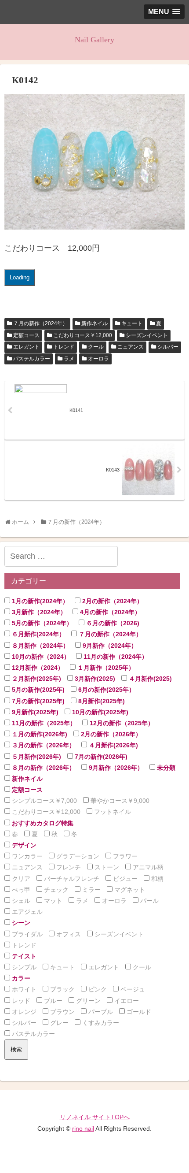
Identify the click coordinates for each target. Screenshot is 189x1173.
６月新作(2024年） (37, 634)
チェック (55, 889)
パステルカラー (31, 359)
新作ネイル (94, 323)
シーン (20, 922)
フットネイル (111, 811)
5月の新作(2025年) (37, 689)
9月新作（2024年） (109, 645)
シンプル (23, 967)
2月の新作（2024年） (111, 601)
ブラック (61, 989)
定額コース (26, 335)
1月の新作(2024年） (39, 601)
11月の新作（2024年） (115, 656)
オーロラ (98, 359)
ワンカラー (26, 856)
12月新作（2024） (37, 667)
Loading (19, 277)
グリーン (87, 1000)
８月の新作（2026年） (42, 767)
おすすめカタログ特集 (41, 823)
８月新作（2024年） (39, 645)
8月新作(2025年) (100, 701)
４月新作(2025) (149, 678)
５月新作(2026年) (35, 756)
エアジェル (26, 911)
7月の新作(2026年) (100, 756)
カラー (20, 978)
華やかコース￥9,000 (119, 800)
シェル (20, 900)
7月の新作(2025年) (37, 701)
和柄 (156, 878)
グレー (58, 1022)
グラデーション (77, 856)
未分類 (165, 767)
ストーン (106, 867)
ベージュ (132, 989)
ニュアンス (130, 347)
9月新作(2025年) (34, 712)
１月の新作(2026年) (38, 734)
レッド (20, 1000)
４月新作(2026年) (112, 745)
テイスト (23, 956)
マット (52, 900)
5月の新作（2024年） (41, 623)
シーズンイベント (147, 335)
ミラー (90, 889)
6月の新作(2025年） (105, 689)
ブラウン (61, 1011)
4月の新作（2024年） (109, 612)
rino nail (83, 1128)
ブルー (52, 1000)
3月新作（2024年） (38, 612)
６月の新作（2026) (111, 623)
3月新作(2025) (94, 678)
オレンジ (23, 1011)
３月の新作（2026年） (42, 745)
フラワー (124, 856)
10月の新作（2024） (40, 656)
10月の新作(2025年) (99, 712)
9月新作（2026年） (115, 767)
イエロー (126, 1000)
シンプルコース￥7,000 (43, 800)
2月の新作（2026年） (110, 734)
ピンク (97, 989)
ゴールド (138, 1011)
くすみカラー (99, 1022)
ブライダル (26, 934)
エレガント (26, 347)
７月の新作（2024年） (40, 323)
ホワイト (23, 989)
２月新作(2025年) (35, 678)
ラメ (69, 359)
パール (148, 900)
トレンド (63, 347)
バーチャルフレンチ (70, 878)
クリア (20, 878)
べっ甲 (20, 889)
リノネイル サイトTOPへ (95, 1117)
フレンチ (68, 867)
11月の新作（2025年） (43, 723)
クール (96, 347)
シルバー (167, 347)
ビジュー (124, 878)
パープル (100, 1011)
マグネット (129, 889)
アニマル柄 (147, 867)
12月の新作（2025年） (121, 723)
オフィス (68, 934)
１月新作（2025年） (105, 667)
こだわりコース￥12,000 (82, 335)
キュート (131, 323)
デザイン (23, 845)
